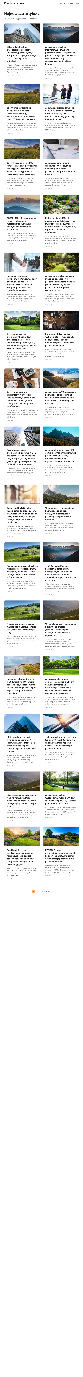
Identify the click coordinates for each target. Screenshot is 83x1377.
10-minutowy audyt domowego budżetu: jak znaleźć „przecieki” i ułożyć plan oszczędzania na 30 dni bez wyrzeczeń (60, 630)
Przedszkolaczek (14, 3)
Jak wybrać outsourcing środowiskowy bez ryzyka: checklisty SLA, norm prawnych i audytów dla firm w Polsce (60, 169)
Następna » (46, 891)
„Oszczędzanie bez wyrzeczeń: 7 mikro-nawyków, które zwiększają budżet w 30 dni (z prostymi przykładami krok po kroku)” (22, 801)
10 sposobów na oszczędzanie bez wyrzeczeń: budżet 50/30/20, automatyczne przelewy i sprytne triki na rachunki (60, 514)
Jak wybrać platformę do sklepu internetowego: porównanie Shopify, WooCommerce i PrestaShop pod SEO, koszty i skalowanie (21, 114)
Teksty (62, 3)
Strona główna (73, 3)
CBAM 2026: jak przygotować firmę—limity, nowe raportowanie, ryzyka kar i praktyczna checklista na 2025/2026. (21, 224)
